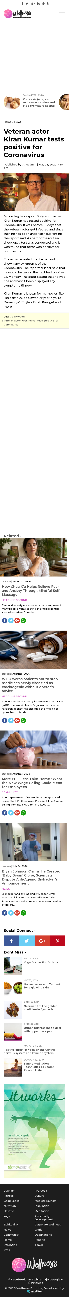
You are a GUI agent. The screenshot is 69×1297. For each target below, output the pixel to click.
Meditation (42, 1211)
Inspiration (42, 1206)
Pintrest (36, 1283)
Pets (7, 1250)
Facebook (18, 1279)
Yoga (7, 1216)
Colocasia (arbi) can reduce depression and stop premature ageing (39, 102)
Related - (13, 536)
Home (7, 121)
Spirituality (11, 1224)
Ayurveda (41, 1190)
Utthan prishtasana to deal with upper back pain (42, 1029)
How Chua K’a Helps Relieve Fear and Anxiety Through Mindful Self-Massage (31, 591)
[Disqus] (34, 381)
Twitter (37, 1279)
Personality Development (44, 1218)
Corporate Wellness (48, 1224)
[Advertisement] (34, 56)
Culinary (9, 1190)
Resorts (40, 1239)
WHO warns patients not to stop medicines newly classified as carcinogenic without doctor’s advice (30, 685)
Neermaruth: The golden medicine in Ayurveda (40, 1007)
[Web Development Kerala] (34, 1291)
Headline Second (14, 600)
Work (38, 1229)
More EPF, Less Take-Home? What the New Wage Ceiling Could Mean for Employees (32, 783)
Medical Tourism (45, 1201)
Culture (39, 1195)
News (6, 888)
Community (10, 792)
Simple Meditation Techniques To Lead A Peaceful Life (39, 1067)
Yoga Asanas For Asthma (41, 962)
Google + (56, 1279)
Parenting (10, 1245)
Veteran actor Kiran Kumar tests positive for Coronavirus (31, 322)
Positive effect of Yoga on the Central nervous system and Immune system (29, 1051)
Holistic (9, 1211)
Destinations (43, 1234)
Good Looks (12, 1201)
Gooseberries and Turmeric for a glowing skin (42, 986)
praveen (6, 581)
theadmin (29, 164)
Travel (39, 1245)
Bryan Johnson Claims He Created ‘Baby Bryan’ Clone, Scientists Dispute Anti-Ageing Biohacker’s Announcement (31, 877)
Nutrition (10, 1206)
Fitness (9, 1195)
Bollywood (18, 316)
